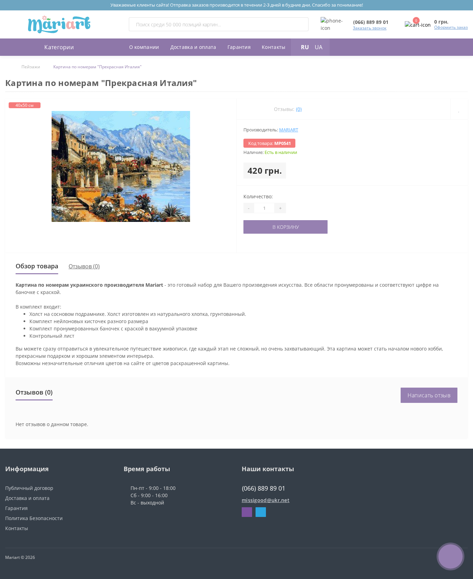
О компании (144, 47)
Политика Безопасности (34, 518)
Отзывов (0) (84, 266)
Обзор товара (37, 266)
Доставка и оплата (193, 47)
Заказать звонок (369, 28)
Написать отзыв (429, 395)
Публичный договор (29, 488)
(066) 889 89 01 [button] (263, 488)
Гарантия (239, 47)
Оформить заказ (451, 27)
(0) (299, 109)
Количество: (258, 196)
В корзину (265, 227)
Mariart (288, 130)
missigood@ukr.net (265, 500)
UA (318, 47)
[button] (371, 22)
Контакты (273, 47)
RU (305, 47)
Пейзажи (30, 67)
